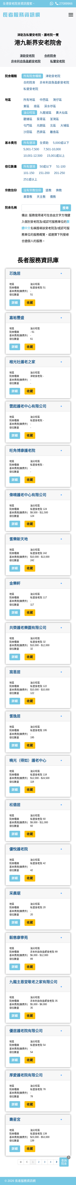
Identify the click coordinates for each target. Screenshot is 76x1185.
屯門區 (27, 125)
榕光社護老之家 (22, 362)
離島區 (54, 132)
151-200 (44, 173)
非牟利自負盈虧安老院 (26, 61)
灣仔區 (57, 99)
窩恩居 (14, 672)
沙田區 (27, 132)
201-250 (59, 173)
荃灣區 (54, 119)
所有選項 (29, 142)
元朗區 (41, 125)
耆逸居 (14, 716)
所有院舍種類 (32, 76)
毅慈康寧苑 (18, 938)
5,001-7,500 (31, 149)
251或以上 (30, 179)
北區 (53, 125)
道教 (48, 190)
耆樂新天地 (18, 539)
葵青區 (41, 119)
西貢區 (41, 132)
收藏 (30, 302)
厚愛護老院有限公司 (26, 1075)
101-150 (28, 173)
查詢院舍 (64, 1162)
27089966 (65, 3)
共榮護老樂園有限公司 (27, 628)
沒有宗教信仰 (32, 190)
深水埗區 (50, 106)
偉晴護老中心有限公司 (27, 495)
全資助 (44, 142)
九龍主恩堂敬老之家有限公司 (33, 982)
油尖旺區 (29, 112)
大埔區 (64, 125)
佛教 (59, 190)
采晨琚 (14, 893)
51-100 (60, 166)
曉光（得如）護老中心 (27, 760)
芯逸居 (14, 273)
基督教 (27, 196)
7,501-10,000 (52, 149)
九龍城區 (45, 112)
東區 (26, 106)
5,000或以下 (61, 142)
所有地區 (29, 99)
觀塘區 (27, 119)
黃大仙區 (62, 112)
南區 (37, 106)
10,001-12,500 (32, 155)
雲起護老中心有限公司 (27, 406)
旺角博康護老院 (22, 451)
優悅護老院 (18, 849)
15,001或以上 (56, 155)
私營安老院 (57, 61)
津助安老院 (27, 55)
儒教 (53, 196)
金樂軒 (14, 583)
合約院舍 (50, 55)
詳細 (15, 302)
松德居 (14, 805)
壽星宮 (14, 1119)
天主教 (41, 196)
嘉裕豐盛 (16, 318)
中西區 (44, 99)
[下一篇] (57, 1162)
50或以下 (46, 166)
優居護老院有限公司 (26, 1031)
